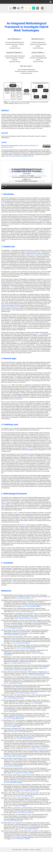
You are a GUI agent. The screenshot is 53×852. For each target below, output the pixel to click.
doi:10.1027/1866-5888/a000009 (14, 718)
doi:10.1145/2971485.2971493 (13, 766)
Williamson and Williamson (9, 307)
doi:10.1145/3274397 (10, 711)
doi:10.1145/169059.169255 (12, 726)
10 (28, 103)
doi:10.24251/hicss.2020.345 (25, 812)
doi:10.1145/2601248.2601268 (28, 829)
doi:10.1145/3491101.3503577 (17, 806)
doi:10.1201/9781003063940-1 (26, 648)
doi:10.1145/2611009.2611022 (13, 821)
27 (6, 471)
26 (31, 457)
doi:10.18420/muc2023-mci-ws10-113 (26, 693)
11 (2, 202)
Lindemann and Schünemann (33, 255)
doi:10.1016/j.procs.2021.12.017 (24, 598)
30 (29, 325)
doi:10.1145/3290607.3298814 (13, 683)
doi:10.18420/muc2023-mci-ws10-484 (26, 618)
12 (43, 255)
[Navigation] (51, 1)
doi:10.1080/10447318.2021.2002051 (15, 756)
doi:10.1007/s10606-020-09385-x (24, 738)
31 (12, 287)
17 (7, 266)
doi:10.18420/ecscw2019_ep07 (29, 791)
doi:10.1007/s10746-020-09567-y (35, 675)
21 (36, 207)
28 (9, 451)
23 (28, 448)
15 (22, 342)
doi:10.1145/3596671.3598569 (20, 839)
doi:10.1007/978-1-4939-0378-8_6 (23, 796)
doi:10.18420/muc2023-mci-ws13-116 (19, 663)
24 (30, 448)
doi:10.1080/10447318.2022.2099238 (22, 773)
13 (20, 342)
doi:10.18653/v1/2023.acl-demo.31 (37, 748)
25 (33, 448)
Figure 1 (36, 221)
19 (13, 282)
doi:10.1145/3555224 (35, 703)
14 (40, 334)
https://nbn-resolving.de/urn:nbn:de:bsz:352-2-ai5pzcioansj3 (25, 669)
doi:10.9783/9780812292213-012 (14, 698)
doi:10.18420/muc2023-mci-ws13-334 (15, 635)
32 (20, 399)
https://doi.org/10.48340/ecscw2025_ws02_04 (19, 156)
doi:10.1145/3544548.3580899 (31, 606)
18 (34, 520)
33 (4, 202)
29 (24, 342)
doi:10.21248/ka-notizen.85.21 (25, 611)
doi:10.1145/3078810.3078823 (13, 628)
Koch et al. (23, 103)
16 (13, 326)
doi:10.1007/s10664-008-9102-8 (23, 731)
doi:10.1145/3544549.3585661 (13, 782)
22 (42, 334)
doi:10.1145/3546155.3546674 (20, 643)
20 (18, 399)
